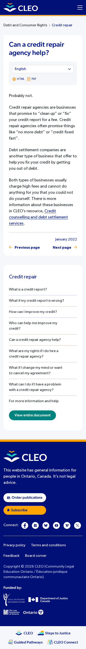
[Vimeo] (67, 525)
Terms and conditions (48, 545)
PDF (34, 79)
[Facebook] (24, 525)
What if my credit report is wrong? (36, 301)
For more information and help (34, 401)
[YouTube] (56, 525)
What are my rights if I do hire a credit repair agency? (33, 353)
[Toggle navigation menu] (80, 7)
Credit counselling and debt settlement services (38, 217)
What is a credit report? (28, 289)
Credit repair (62, 25)
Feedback (11, 556)
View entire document (32, 415)
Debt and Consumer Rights (25, 25)
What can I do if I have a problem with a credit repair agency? (35, 387)
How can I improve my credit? (33, 312)
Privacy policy (14, 545)
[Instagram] (35, 525)
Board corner (36, 556)
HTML (20, 79)
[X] (77, 525)
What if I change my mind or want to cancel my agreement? (35, 370)
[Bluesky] (45, 525)
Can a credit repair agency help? (35, 340)
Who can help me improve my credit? (33, 326)
